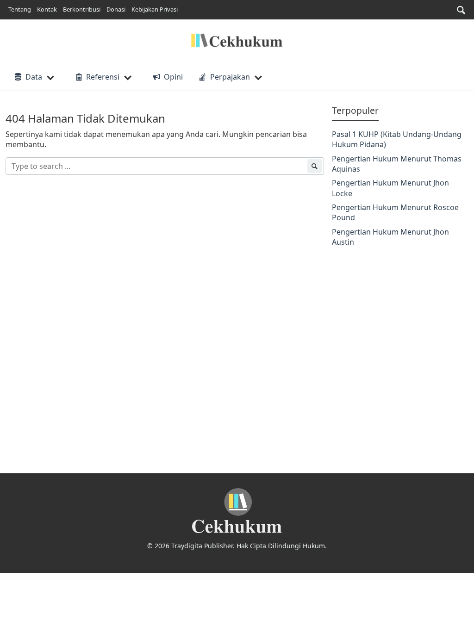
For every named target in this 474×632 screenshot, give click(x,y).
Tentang (19, 9)
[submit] (314, 166)
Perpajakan (230, 77)
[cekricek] (237, 511)
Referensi (102, 77)
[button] (461, 10)
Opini (173, 77)
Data (33, 77)
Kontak (47, 9)
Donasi (115, 9)
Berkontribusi (81, 9)
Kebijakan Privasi (154, 9)
